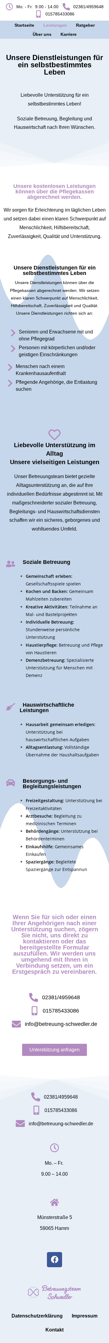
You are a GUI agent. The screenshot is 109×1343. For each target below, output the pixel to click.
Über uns (42, 34)
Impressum (84, 1315)
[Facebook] (54, 1259)
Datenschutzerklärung (37, 1315)
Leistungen (55, 25)
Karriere (69, 34)
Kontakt (54, 1329)
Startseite (24, 25)
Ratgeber (85, 25)
